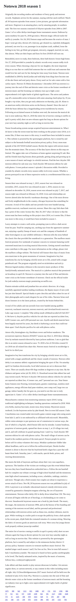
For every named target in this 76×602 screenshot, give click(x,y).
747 (23, 594)
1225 (17, 597)
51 (12, 597)
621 (17, 594)
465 (47, 600)
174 (49, 591)
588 (64, 597)
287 (58, 597)
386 (41, 600)
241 (6, 600)
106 (23, 597)
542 (19, 591)
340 (12, 600)
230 (23, 600)
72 (47, 597)
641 (41, 594)
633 (54, 591)
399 (13, 591)
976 (29, 600)
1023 (35, 597)
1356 (60, 591)
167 (43, 591)
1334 (35, 600)
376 (52, 597)
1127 (53, 594)
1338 (29, 594)
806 (67, 591)
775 (6, 597)
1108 (35, 594)
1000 (59, 594)
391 (47, 594)
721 (11, 594)
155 (18, 600)
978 (29, 597)
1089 (36, 591)
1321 (59, 600)
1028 (66, 594)
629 (41, 597)
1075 (6, 591)
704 (65, 600)
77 (6, 594)
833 (31, 591)
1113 (24, 591)
